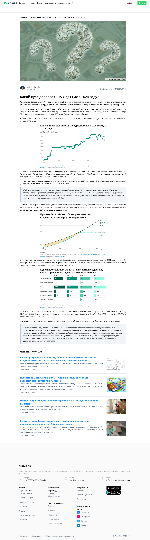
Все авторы (31, 89)
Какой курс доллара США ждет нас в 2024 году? (64, 17)
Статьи (32, 17)
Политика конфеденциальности (60, 536)
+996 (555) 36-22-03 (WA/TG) (35, 480)
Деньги (39, 17)
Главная (23, 17)
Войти (142, 3)
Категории (23, 3)
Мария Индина (33, 87)
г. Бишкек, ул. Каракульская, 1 (119, 480)
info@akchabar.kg (76, 480)
